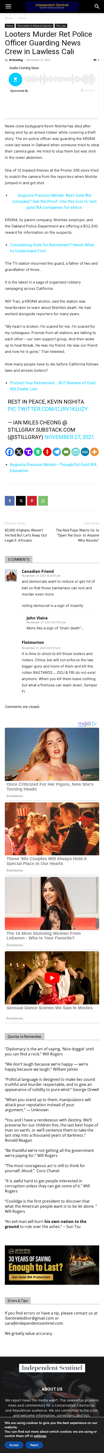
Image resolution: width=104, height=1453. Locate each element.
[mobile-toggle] (8, 6)
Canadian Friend (38, 571)
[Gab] (38, 452)
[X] (19, 452)
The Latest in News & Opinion (34, 25)
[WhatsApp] (43, 501)
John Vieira (37, 618)
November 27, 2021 (69, 437)
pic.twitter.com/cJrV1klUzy (48, 409)
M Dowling (16, 60)
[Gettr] (47, 452)
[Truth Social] (28, 452)
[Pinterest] (32, 501)
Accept (14, 1445)
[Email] (66, 452)
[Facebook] (9, 452)
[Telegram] (56, 452)
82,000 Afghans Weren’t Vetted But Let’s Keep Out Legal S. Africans (26, 535)
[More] (94, 452)
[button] (97, 6)
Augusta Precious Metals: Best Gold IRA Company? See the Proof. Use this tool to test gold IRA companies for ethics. (54, 201)
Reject (34, 1445)
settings (40, 1436)
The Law (61, 25)
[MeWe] (85, 452)
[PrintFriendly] (75, 452)
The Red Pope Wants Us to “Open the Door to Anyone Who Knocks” (77, 535)
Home (9, 18)
